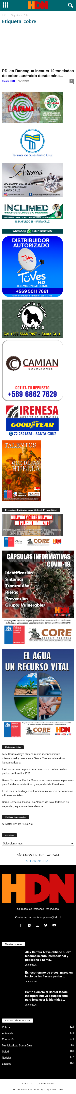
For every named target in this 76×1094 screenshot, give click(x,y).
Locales (6, 1063)
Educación (8, 1039)
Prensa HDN (8, 81)
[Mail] (38, 925)
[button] (69, 5)
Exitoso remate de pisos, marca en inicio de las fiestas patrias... (49, 974)
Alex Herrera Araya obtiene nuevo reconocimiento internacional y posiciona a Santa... (48, 956)
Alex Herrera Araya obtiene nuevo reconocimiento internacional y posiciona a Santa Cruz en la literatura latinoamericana (33, 758)
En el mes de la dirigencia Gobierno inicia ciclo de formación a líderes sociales (37, 793)
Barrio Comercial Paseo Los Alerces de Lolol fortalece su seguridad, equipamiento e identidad (35, 804)
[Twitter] (47, 925)
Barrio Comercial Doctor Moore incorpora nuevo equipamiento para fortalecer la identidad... (46, 996)
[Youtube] (54, 925)
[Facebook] (22, 925)
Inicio (4, 15)
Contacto (27, 1083)
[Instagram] (30, 925)
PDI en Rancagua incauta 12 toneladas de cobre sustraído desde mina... (38, 73)
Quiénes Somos (45, 1083)
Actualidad (8, 1033)
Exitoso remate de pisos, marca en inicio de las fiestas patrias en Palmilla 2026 (34, 771)
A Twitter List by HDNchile (17, 823)
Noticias (7, 1057)
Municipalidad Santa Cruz (17, 1045)
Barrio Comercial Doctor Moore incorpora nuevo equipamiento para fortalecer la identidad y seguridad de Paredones (38, 782)
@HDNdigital (38, 861)
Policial (6, 1027)
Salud (5, 1051)
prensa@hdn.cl (52, 917)
